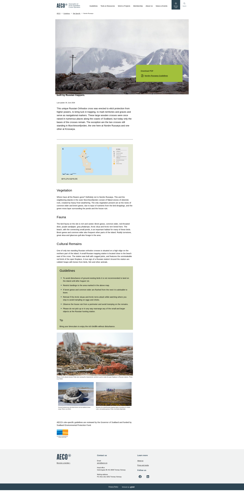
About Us (149, 6)
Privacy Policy (113, 487)
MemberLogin (176, 6)
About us (140, 461)
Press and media (143, 465)
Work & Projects (124, 6)
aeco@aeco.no (102, 463)
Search (184, 6)
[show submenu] (99, 6)
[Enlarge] (126, 149)
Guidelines (93, 6)
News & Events (161, 6)
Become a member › (63, 463)
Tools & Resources (108, 6)
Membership (138, 6)
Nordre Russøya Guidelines (156, 76)
